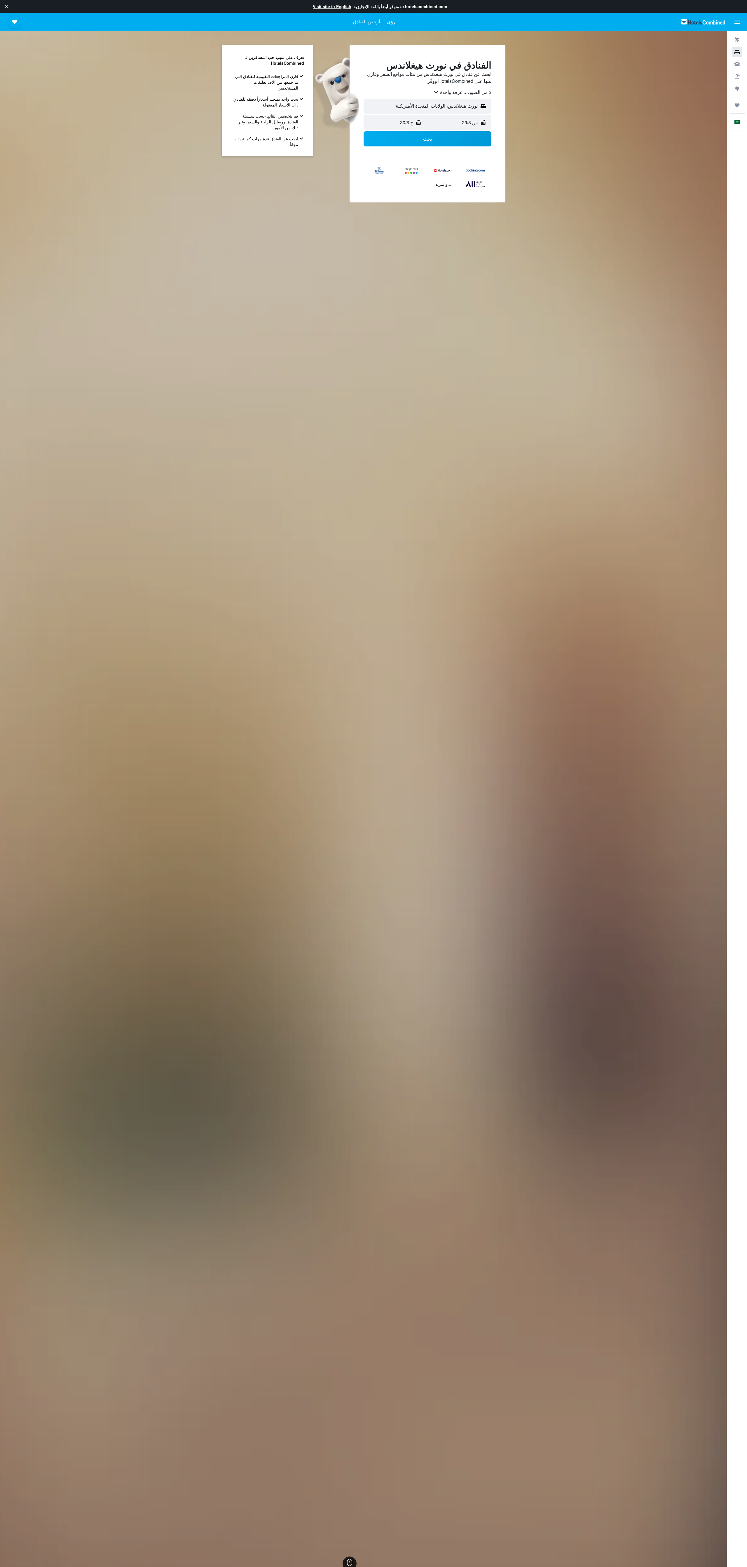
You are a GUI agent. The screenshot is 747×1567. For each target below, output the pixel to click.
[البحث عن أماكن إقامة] (737, 52)
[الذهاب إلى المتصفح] (737, 89)
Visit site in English (332, 6)
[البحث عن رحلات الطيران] (737, 40)
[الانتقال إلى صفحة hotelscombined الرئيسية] (703, 22)
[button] (6, 6)
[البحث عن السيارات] (737, 64)
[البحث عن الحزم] (737, 76)
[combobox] (462, 92)
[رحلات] (737, 105)
